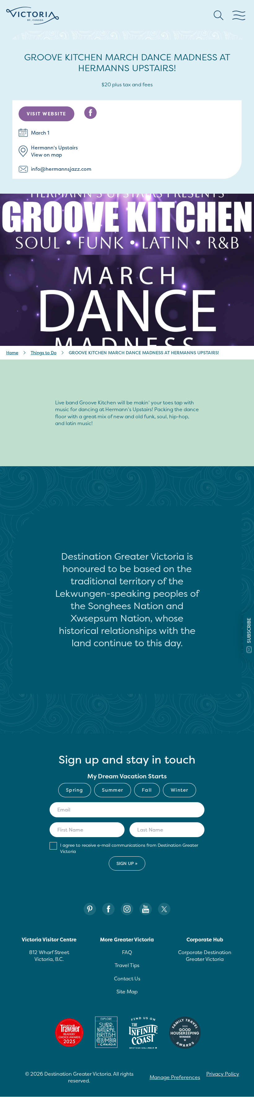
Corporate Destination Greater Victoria (204, 955)
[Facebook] (108, 909)
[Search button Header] (218, 15)
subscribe (249, 630)
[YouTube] (145, 909)
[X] (164, 909)
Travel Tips (127, 965)
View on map (46, 154)
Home (12, 352)
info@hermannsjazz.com (61, 169)
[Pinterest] (90, 909)
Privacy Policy (222, 1073)
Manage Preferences (175, 1077)
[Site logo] (32, 15)
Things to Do (43, 352)
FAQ (127, 952)
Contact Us (127, 978)
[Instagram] (127, 909)
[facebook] (90, 112)
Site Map (127, 991)
